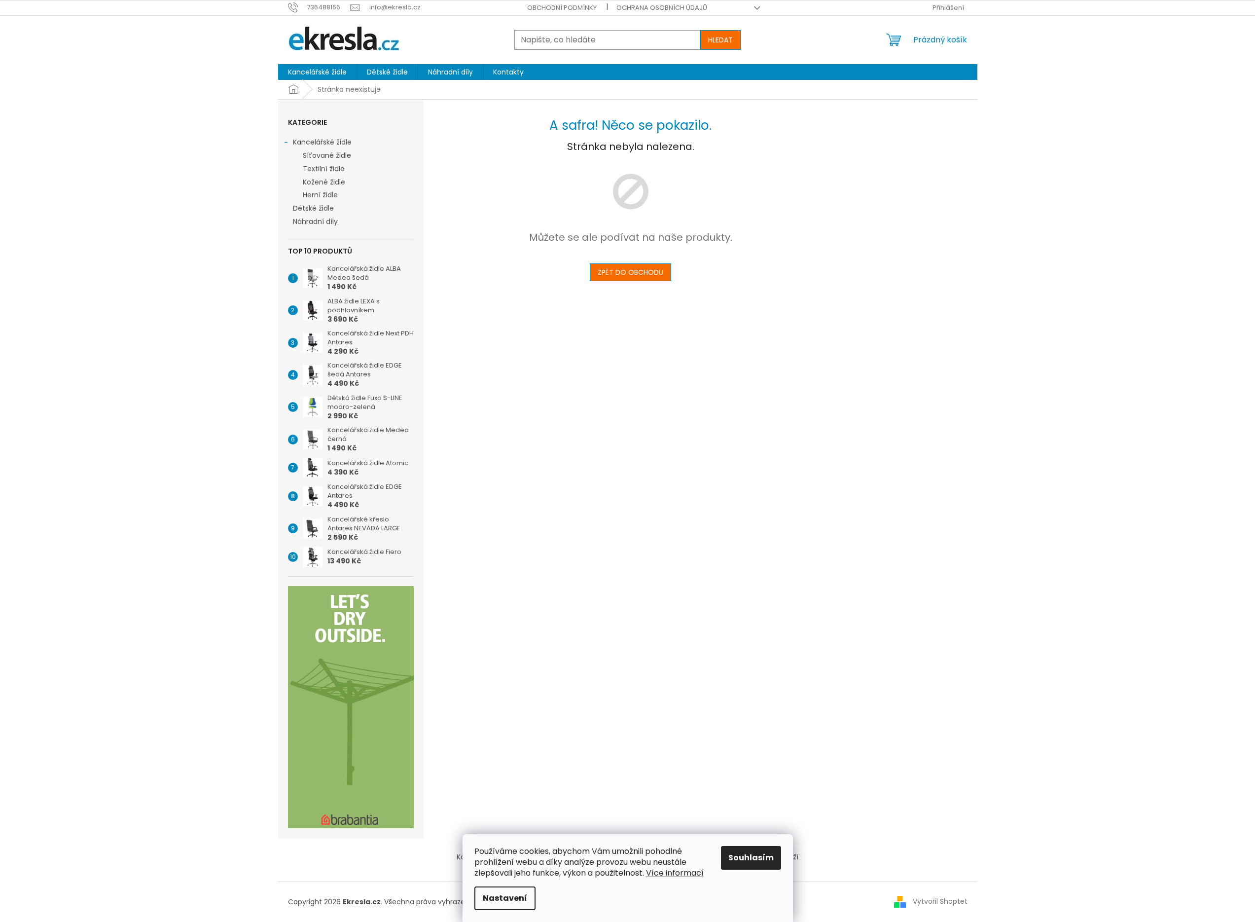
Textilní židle (324, 169)
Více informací (675, 873)
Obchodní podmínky (562, 7)
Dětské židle (313, 208)
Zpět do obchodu (630, 272)
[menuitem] (317, 72)
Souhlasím (751, 857)
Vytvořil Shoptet (940, 901)
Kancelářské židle (322, 142)
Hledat (720, 40)
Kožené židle (324, 182)
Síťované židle (327, 155)
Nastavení (505, 898)
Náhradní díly (315, 221)
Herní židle (320, 195)
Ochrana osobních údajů (661, 7)
